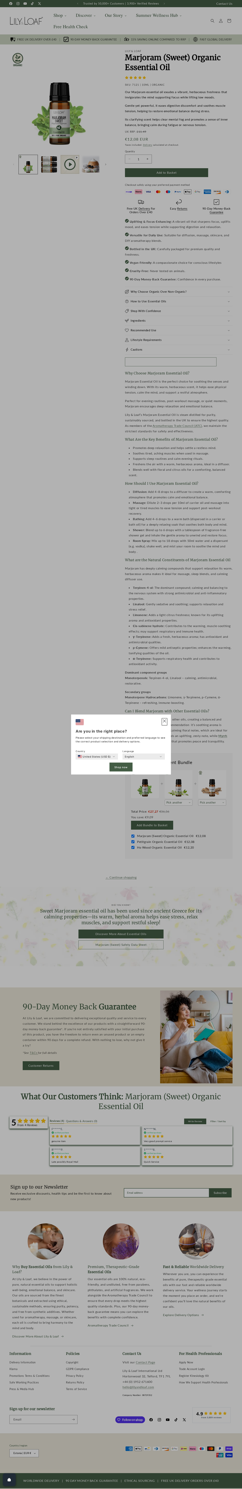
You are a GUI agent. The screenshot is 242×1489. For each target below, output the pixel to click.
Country (80, 751)
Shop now (121, 767)
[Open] (9, 1479)
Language (128, 751)
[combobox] (94, 757)
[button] (164, 722)
